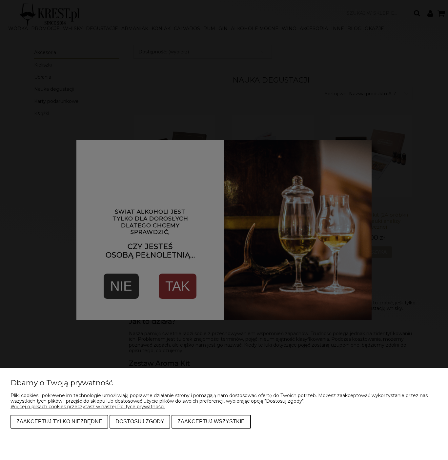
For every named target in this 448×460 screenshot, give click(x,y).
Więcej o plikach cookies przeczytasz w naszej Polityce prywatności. (87, 407)
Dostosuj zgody (139, 421)
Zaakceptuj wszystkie (211, 421)
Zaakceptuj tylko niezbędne (59, 421)
